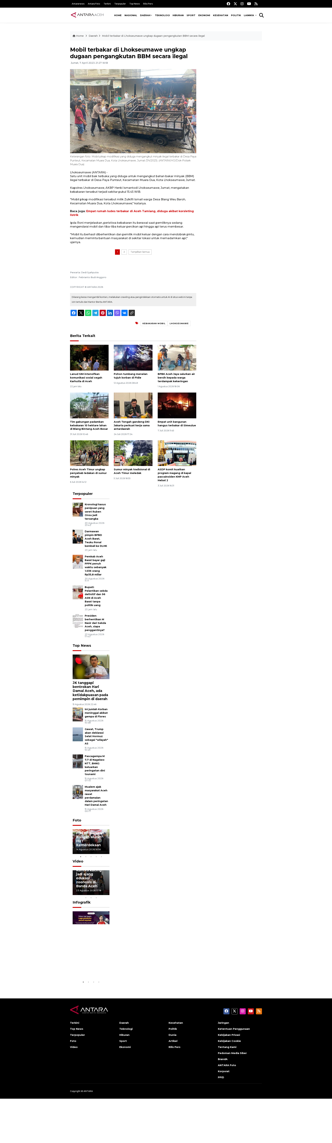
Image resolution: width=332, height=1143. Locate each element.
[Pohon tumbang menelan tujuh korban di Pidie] (133, 357)
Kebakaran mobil (153, 323)
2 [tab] (86, 856)
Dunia (172, 1035)
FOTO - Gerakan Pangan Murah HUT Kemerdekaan (90, 839)
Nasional (130, 15)
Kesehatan (220, 15)
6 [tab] (101, 893)
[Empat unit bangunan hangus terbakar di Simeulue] (177, 405)
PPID (221, 1077)
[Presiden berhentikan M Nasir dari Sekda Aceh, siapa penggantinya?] (78, 620)
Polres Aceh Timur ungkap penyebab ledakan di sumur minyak (88, 473)
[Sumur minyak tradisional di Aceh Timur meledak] (133, 453)
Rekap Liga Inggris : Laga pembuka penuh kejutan (90, 964)
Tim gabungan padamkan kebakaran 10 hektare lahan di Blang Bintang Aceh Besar (89, 425)
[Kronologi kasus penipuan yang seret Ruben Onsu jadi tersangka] (78, 509)
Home (118, 15)
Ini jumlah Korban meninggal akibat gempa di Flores (96, 713)
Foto (77, 820)
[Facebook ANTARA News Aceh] (228, 3)
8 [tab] (86, 897)
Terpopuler (120, 3)
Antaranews (78, 3)
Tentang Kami (227, 1047)
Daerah (145, 15)
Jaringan (223, 1022)
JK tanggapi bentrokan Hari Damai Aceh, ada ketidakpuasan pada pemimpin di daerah (90, 691)
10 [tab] (96, 897)
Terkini (107, 3)
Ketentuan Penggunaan (234, 1028)
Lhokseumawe (179, 323)
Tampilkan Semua (140, 252)
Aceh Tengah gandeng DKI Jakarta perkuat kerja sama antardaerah (132, 425)
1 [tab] (80, 856)
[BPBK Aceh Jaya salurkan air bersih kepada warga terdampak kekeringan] (177, 357)
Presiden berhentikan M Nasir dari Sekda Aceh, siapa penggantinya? (95, 623)
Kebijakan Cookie (229, 1041)
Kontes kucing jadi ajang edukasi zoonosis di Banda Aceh (89, 878)
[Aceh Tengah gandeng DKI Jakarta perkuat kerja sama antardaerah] (133, 405)
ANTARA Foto (227, 1065)
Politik (236, 15)
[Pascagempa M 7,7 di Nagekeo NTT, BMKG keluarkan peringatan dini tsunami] (78, 761)
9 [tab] (91, 897)
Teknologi (162, 15)
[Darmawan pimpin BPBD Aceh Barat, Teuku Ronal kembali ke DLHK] (78, 536)
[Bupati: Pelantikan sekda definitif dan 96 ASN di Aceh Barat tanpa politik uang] (78, 592)
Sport (191, 15)
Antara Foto (94, 3)
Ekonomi (204, 15)
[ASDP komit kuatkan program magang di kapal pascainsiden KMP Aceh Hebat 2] (177, 453)
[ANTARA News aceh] (87, 15)
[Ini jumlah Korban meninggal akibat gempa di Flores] (78, 714)
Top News (134, 3)
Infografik (82, 902)
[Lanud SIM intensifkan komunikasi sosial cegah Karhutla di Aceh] (89, 357)
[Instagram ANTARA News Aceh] (242, 3)
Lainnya (249, 15)
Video (78, 861)
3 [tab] (91, 856)
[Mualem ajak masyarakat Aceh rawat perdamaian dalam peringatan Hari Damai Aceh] (78, 792)
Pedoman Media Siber (232, 1053)
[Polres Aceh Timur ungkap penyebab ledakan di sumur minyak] (89, 453)
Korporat (223, 1071)
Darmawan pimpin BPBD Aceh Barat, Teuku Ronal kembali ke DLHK (96, 538)
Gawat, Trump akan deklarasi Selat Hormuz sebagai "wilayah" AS (96, 736)
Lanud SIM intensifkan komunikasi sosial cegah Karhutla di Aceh (86, 377)
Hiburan (178, 15)
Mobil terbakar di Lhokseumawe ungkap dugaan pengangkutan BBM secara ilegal (153, 35)
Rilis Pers (148, 3)
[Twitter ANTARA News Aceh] (235, 3)
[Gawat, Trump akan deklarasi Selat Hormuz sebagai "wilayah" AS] (78, 734)
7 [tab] (106, 893)
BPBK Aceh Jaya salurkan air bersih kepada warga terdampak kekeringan (176, 377)
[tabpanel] (91, 841)
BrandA (223, 1059)
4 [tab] (96, 856)
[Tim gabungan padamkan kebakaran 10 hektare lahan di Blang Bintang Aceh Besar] (89, 405)
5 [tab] (101, 856)
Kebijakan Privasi (229, 1035)
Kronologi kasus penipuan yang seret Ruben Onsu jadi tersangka (95, 511)
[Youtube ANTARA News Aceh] (249, 3)
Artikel (173, 1041)
